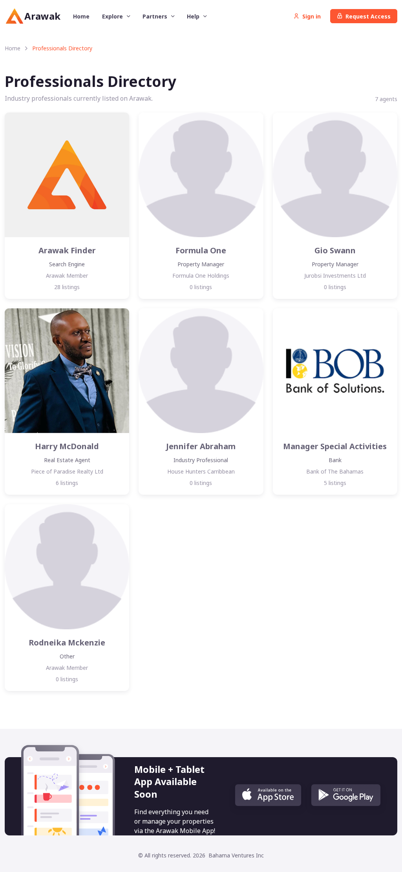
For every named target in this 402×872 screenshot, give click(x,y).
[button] (268, 795)
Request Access (368, 16)
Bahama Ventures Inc (236, 855)
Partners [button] (156, 16)
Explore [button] (113, 16)
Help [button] (194, 16)
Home (81, 16)
